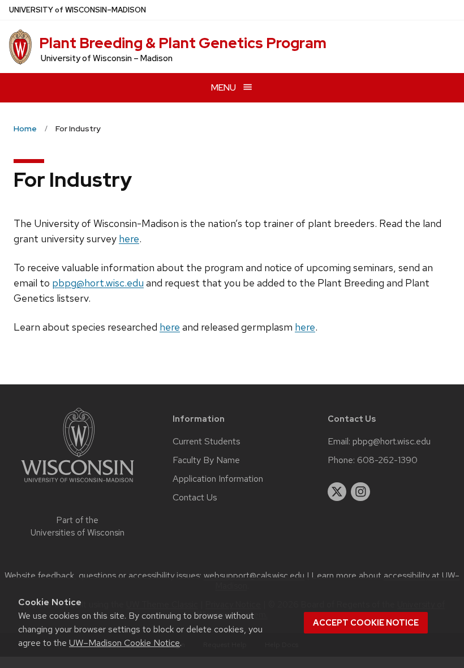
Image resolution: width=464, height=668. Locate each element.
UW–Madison (77, 10)
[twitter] (337, 492)
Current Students (206, 441)
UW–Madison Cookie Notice (124, 643)
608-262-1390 (387, 460)
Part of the (77, 527)
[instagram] (360, 492)
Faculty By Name (206, 460)
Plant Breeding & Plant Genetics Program (182, 43)
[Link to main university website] (77, 484)
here (129, 238)
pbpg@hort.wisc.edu (98, 282)
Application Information (218, 479)
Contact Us (195, 497)
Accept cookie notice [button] (366, 622)
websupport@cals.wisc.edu (254, 575)
